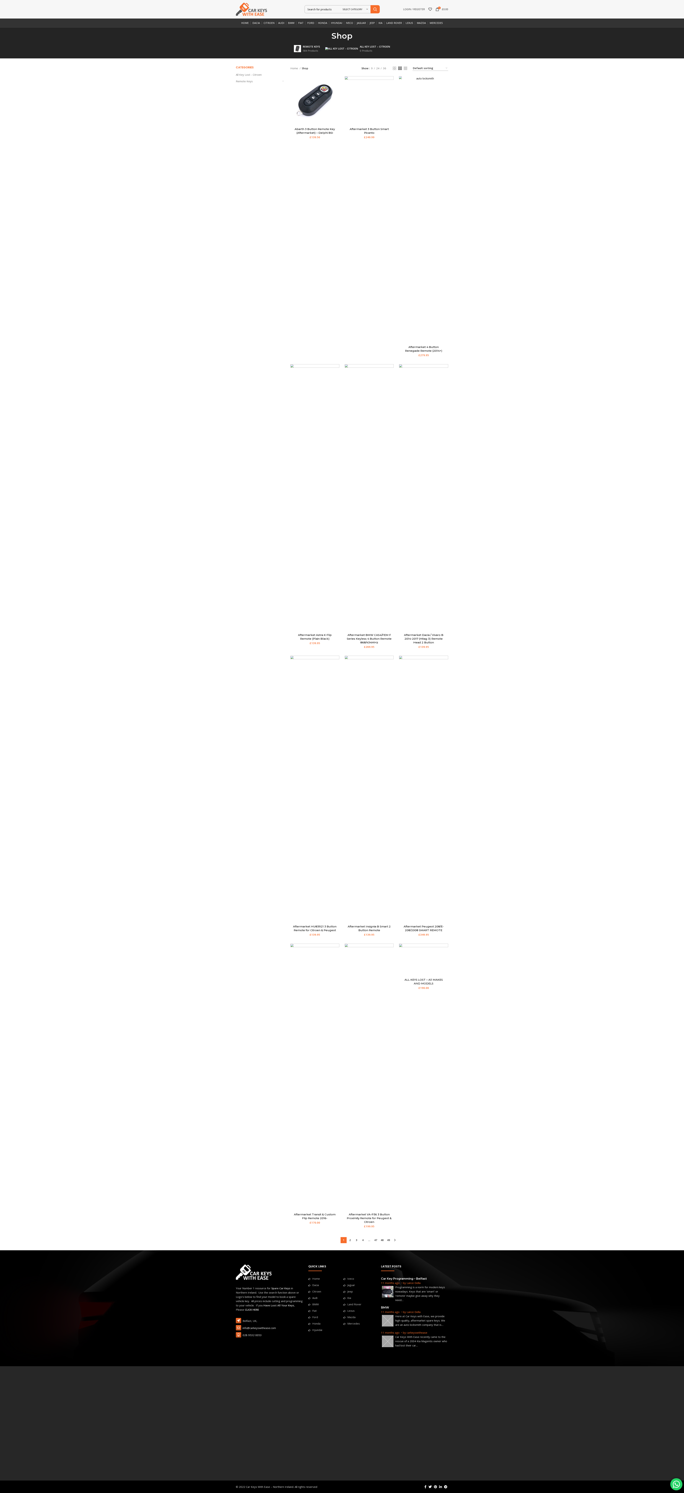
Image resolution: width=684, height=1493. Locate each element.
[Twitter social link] (430, 1486)
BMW (315, 1304)
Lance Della (414, 1283)
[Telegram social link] (445, 1486)
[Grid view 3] (400, 68)
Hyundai (317, 1330)
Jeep (350, 1291)
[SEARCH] (375, 9)
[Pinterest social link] (435, 1486)
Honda (316, 1323)
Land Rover (354, 1304)
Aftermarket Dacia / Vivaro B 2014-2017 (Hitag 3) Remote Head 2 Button (423, 638)
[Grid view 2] (394, 68)
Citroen (316, 1291)
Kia (349, 1298)
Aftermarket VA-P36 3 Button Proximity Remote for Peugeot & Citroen (369, 1218)
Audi (314, 1298)
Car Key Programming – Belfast (404, 1278)
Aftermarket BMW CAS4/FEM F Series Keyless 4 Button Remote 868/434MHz (369, 638)
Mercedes (353, 1323)
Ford (315, 1317)
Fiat (314, 1310)
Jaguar (351, 1285)
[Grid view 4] (405, 68)
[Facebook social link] (425, 1486)
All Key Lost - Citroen (249, 74)
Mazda (351, 1317)
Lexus (351, 1310)
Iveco (350, 1278)
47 (375, 1240)
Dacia (315, 1285)
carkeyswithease (417, 1332)
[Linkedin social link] (440, 1486)
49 (388, 1240)
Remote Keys (244, 81)
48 (382, 1240)
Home (294, 68)
